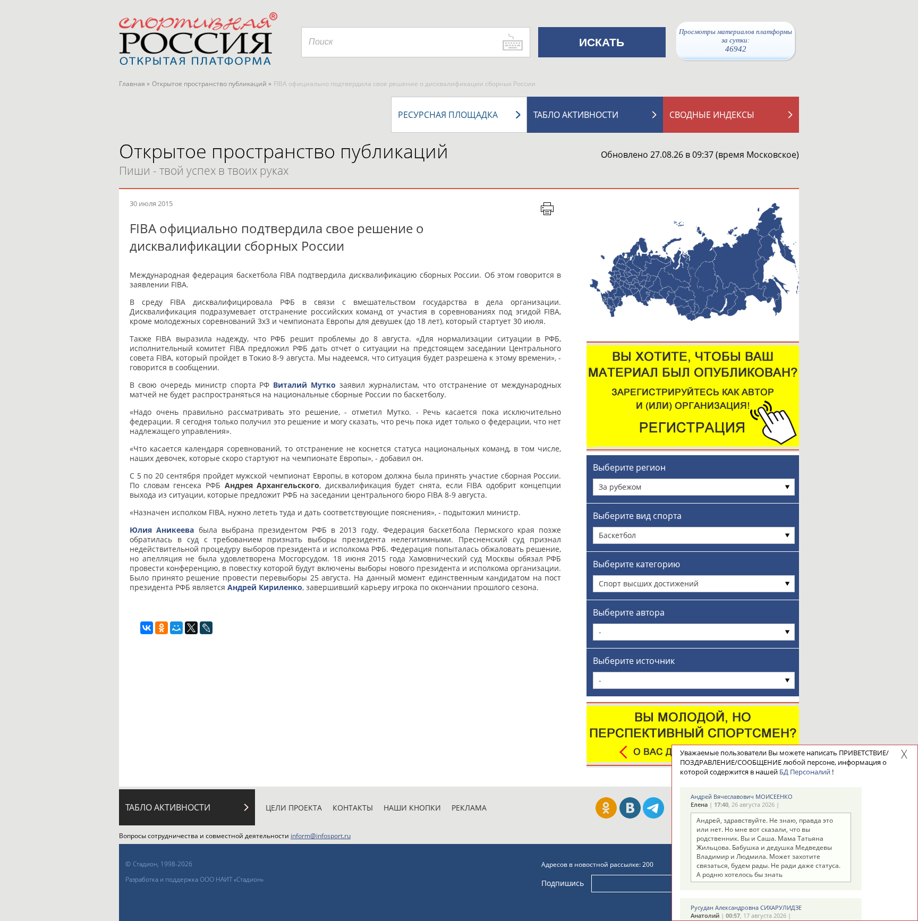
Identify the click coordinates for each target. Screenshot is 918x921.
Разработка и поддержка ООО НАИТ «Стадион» (194, 879)
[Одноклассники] (161, 627)
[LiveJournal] (206, 627)
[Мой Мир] (176, 627)
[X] (191, 627)
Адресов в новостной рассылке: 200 (597, 864)
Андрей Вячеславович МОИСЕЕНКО (742, 796)
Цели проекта (294, 808)
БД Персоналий (804, 772)
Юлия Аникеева (162, 530)
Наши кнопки (412, 808)
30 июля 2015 (151, 203)
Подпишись (562, 883)
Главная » (134, 83)
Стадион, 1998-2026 (162, 863)
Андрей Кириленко (264, 587)
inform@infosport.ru (321, 835)
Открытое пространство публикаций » (211, 83)
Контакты (353, 808)
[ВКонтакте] (146, 627)
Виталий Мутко (304, 385)
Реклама (469, 808)
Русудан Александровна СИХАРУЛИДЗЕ (746, 907)
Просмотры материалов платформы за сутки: (735, 40)
